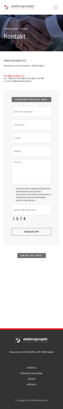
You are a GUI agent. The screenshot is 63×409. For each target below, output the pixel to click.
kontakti (31, 384)
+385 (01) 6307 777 (15, 75)
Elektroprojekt (11, 28)
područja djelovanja (31, 373)
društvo (31, 367)
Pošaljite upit (31, 231)
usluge (31, 379)
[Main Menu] (55, 7)
